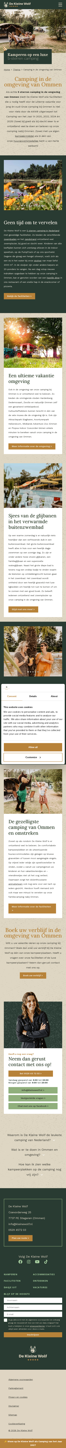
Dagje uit (10, 1287)
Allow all (33, 747)
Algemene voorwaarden (20, 1379)
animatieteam (15, 884)
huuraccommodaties (26, 140)
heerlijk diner (53, 278)
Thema (16, 69)
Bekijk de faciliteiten (18, 296)
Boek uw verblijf (32, 975)
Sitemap (12, 1415)
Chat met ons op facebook (32, 1106)
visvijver (38, 260)
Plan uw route (20, 1238)
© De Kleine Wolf (20, 1430)
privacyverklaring (37, 1326)
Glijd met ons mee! (22, 609)
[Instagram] (29, 1261)
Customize (31, 757)
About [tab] (54, 696)
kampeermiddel (24, 136)
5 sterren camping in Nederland (43, 230)
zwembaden (10, 239)
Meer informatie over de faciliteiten (31, 906)
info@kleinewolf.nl (20, 1224)
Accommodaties (44, 1274)
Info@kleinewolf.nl (32, 1090)
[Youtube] (37, 1261)
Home (7, 69)
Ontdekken (40, 1280)
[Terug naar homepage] (17, 4)
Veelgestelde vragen (32, 1098)
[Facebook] (20, 1261)
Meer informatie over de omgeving (31, 446)
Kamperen (10, 1274)
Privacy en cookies (17, 1397)
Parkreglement (15, 1388)
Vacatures (40, 1287)
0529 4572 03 (17, 1229)
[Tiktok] (46, 1261)
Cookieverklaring (16, 1423)
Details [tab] (33, 696)
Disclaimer (13, 1406)
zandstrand (30, 239)
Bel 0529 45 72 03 (30, 1073)
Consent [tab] (11, 696)
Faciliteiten (12, 1280)
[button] (15, 205)
